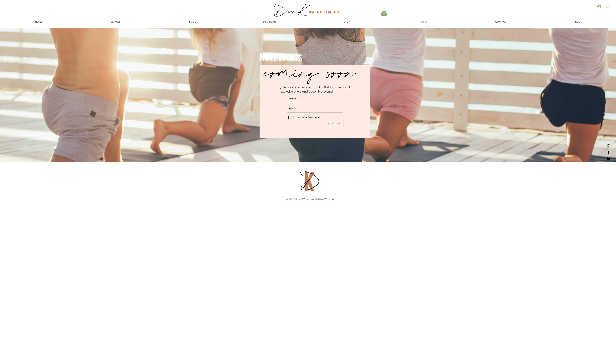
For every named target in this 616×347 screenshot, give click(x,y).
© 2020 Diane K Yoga (297, 199)
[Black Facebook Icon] (608, 152)
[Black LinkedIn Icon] (608, 158)
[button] (384, 12)
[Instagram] (608, 146)
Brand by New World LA (321, 199)
